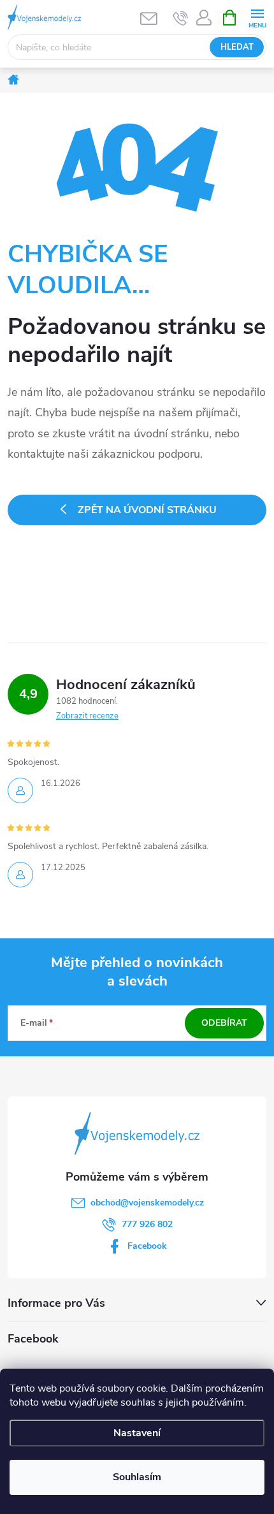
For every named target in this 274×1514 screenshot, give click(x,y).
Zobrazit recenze (87, 716)
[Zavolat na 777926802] (181, 18)
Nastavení (137, 1433)
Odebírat (224, 1023)
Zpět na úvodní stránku (147, 510)
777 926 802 (147, 1224)
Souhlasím (137, 1477)
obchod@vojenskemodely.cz (147, 1203)
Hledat (237, 47)
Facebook (147, 1246)
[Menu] (257, 17)
